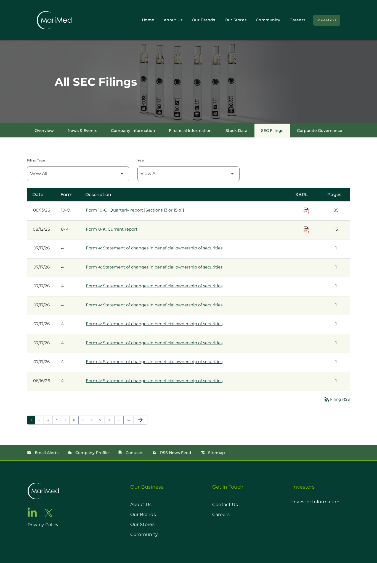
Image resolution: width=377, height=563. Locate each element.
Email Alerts (43, 452)
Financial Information (190, 130)
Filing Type (36, 160)
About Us (173, 19)
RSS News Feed (171, 452)
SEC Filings (272, 130)
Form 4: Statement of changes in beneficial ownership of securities (154, 248)
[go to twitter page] (48, 513)
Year (141, 160)
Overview (44, 130)
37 (130, 420)
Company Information (133, 130)
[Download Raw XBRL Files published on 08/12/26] (306, 229)
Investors (327, 20)
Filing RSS (336, 399)
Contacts (130, 452)
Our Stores (236, 19)
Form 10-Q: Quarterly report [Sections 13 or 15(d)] (135, 210)
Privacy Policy (43, 524)
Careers (297, 19)
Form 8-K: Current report (111, 229)
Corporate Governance (319, 130)
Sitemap (212, 452)
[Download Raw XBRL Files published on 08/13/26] (306, 210)
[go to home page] (43, 491)
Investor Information (315, 501)
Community (268, 19)
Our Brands (203, 19)
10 (111, 420)
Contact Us (225, 504)
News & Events (82, 130)
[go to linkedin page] (32, 512)
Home (148, 19)
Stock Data (236, 130)
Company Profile (88, 452)
